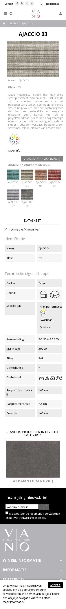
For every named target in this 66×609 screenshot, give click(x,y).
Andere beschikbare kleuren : (29, 165)
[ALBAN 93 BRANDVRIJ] (33, 459)
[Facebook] (17, 3)
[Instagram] (32, 3)
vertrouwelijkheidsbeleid (29, 517)
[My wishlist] (41, 4)
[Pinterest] (27, 3)
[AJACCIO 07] (13, 194)
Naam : (13, 80)
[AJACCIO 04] (27, 175)
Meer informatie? (13, 602)
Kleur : (12, 87)
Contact (9, 3)
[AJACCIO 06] (54, 175)
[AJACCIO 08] (27, 194)
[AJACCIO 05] (41, 175)
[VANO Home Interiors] (36, 14)
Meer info (14, 150)
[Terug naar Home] (4, 23)
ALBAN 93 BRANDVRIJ (33, 480)
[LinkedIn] (22, 3)
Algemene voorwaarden (45, 513)
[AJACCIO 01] (13, 175)
